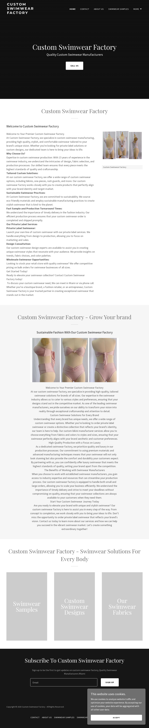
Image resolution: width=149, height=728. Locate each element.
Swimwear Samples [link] (118, 9)
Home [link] (73, 9)
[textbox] (63, 682)
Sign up (109, 682)
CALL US (74, 65)
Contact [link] (84, 9)
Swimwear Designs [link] (87, 717)
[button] (137, 9)
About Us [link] (99, 9)
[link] (30, 13)
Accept (116, 718)
